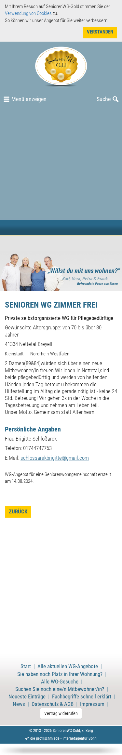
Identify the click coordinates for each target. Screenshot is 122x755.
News (19, 704)
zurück (18, 512)
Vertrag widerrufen (61, 713)
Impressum (92, 704)
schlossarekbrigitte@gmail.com (54, 458)
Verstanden (100, 32)
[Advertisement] (61, 171)
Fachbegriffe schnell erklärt (81, 697)
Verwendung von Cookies (28, 13)
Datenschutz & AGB (53, 704)
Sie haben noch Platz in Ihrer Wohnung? (59, 674)
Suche (104, 99)
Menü (29, 99)
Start (25, 666)
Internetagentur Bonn (79, 738)
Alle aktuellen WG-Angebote (67, 666)
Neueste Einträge (27, 697)
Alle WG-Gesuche (59, 682)
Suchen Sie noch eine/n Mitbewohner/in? (59, 689)
